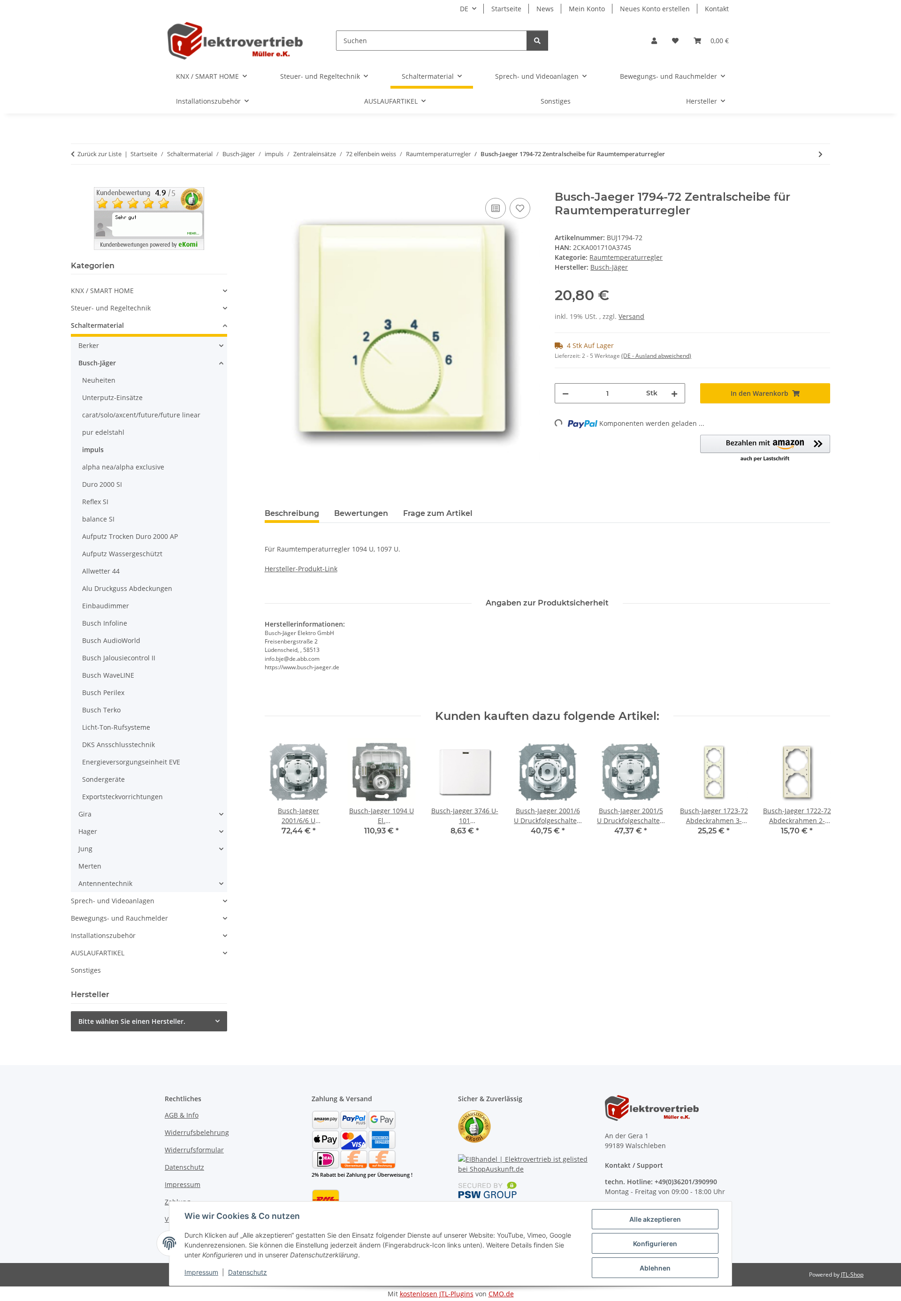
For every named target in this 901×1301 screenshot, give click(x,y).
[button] (654, 40)
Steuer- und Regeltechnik (111, 307)
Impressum (201, 1272)
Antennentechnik (105, 883)
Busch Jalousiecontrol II (118, 657)
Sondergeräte (103, 779)
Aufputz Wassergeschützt (122, 553)
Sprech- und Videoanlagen (112, 900)
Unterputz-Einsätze (112, 397)
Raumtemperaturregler (626, 257)
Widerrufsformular (194, 1149)
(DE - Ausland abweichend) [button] (656, 356)
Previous (280, 793)
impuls (93, 449)
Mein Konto (587, 8)
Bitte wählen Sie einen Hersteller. (131, 1021)
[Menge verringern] (565, 393)
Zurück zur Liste (99, 154)
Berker (88, 345)
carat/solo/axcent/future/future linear (141, 414)
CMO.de (501, 1293)
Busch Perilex (103, 692)
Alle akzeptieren (655, 1219)
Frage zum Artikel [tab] (438, 513)
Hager (87, 831)
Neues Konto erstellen (655, 8)
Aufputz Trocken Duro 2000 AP (130, 536)
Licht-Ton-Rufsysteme (116, 727)
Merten (89, 866)
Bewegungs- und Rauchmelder (119, 918)
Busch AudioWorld (111, 640)
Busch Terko (101, 709)
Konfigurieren (655, 1244)
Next (815, 793)
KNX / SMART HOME (102, 290)
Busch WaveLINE (108, 675)
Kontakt (717, 8)
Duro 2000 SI (102, 484)
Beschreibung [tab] (292, 513)
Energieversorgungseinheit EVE (131, 761)
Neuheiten (98, 380)
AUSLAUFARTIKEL (97, 952)
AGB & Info (182, 1115)
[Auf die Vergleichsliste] (495, 208)
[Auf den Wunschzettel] (520, 208)
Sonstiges (86, 970)
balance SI (98, 518)
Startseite (506, 8)
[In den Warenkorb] (272, 185)
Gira (85, 813)
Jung (85, 848)
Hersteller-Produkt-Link (301, 568)
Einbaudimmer (105, 605)
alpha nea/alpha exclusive (123, 466)
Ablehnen (655, 1268)
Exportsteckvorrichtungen (122, 796)
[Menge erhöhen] (674, 393)
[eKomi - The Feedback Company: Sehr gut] (149, 217)
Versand (631, 316)
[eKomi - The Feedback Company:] (474, 1125)
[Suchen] (537, 40)
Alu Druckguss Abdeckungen (127, 588)
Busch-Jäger (97, 362)
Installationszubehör (103, 935)
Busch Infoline (104, 623)
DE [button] (464, 8)
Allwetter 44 (101, 571)
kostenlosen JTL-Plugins (436, 1293)
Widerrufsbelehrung (197, 1132)
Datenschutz (247, 1272)
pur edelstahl (103, 432)
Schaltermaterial (97, 325)
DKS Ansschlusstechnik (118, 744)
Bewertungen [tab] (361, 513)
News (545, 8)
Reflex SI (95, 501)
